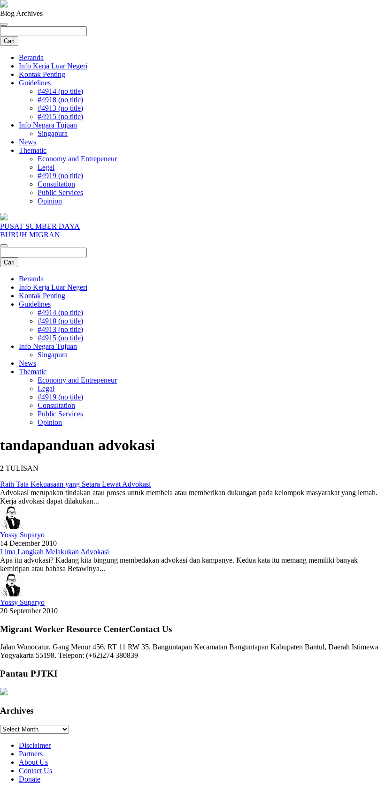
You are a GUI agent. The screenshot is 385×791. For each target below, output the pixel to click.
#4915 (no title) (60, 117)
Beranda (31, 57)
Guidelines (35, 83)
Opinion (50, 201)
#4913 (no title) (60, 108)
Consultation (56, 184)
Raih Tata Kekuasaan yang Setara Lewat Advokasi (75, 484)
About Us (33, 762)
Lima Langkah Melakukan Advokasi (54, 552)
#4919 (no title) (60, 176)
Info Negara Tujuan (48, 125)
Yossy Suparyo (22, 535)
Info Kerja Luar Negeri (53, 66)
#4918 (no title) (60, 100)
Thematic (32, 150)
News (27, 142)
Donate (29, 779)
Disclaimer (35, 745)
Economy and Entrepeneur (77, 159)
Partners (31, 754)
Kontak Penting (42, 74)
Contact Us (35, 771)
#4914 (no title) (60, 91)
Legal (46, 167)
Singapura (53, 133)
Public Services (60, 192)
